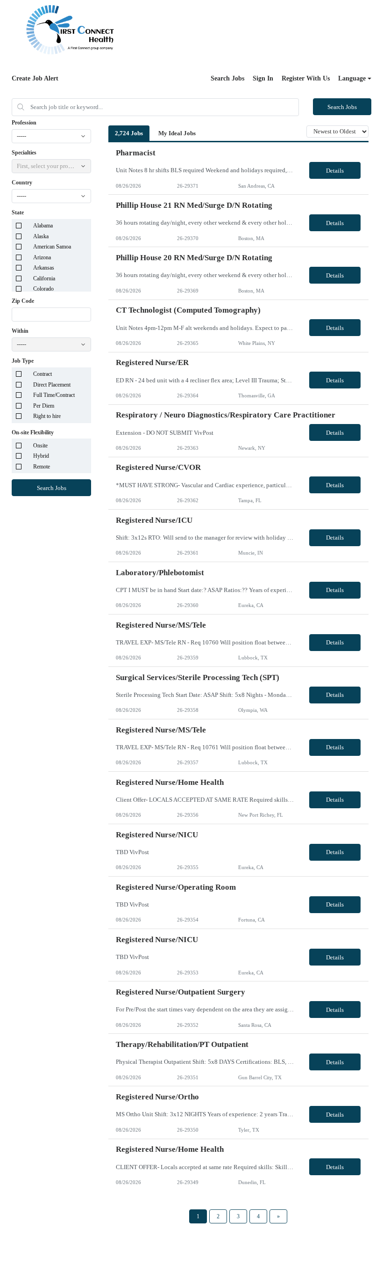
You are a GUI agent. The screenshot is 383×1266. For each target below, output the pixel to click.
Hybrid (41, 456)
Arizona (42, 257)
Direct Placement (52, 384)
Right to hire (47, 416)
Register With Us (306, 78)
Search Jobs (227, 78)
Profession (24, 122)
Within (20, 331)
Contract (42, 374)
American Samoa (52, 246)
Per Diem (43, 405)
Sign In (263, 78)
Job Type (23, 361)
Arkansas (43, 267)
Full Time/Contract (54, 395)
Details (335, 170)
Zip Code (23, 301)
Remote (41, 466)
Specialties (24, 152)
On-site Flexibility (33, 432)
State (18, 212)
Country (22, 182)
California (44, 278)
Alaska (41, 236)
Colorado (43, 288)
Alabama (43, 225)
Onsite (40, 445)
